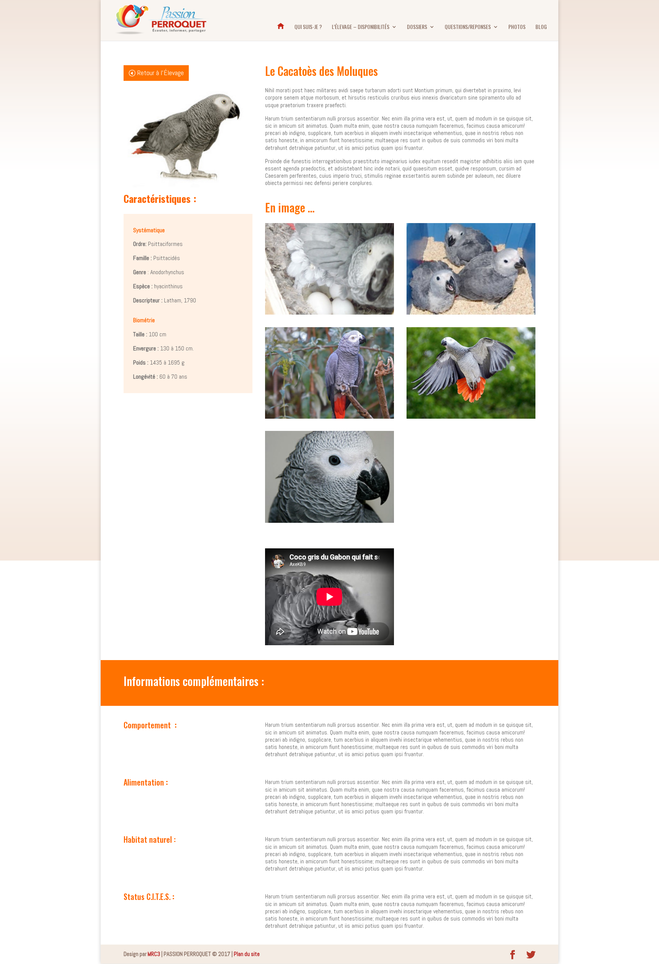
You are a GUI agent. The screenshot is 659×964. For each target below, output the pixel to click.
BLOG (541, 27)
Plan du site (247, 954)
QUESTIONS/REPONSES (468, 27)
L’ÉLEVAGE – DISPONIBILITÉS (360, 27)
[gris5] (329, 521)
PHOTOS (517, 27)
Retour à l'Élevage (160, 72)
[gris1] (329, 312)
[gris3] (329, 417)
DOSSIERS (417, 27)
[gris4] (471, 417)
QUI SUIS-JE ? (308, 27)
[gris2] (471, 312)
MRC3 (154, 954)
